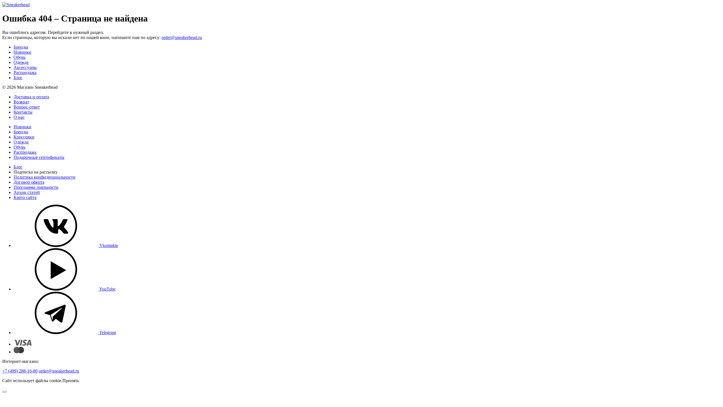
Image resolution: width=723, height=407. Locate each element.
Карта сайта (25, 197)
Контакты (23, 112)
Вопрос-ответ (27, 107)
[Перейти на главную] (16, 4)
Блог (18, 77)
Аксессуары (25, 67)
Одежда (21, 62)
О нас (19, 117)
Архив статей (27, 192)
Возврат (21, 101)
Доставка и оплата (31, 96)
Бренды (21, 47)
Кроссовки (24, 137)
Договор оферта (29, 182)
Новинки (22, 52)
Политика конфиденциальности (44, 177)
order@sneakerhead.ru (182, 37)
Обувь (19, 57)
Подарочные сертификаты (39, 157)
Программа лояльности (36, 187)
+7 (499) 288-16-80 (20, 371)
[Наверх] (4, 392)
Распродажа (25, 72)
